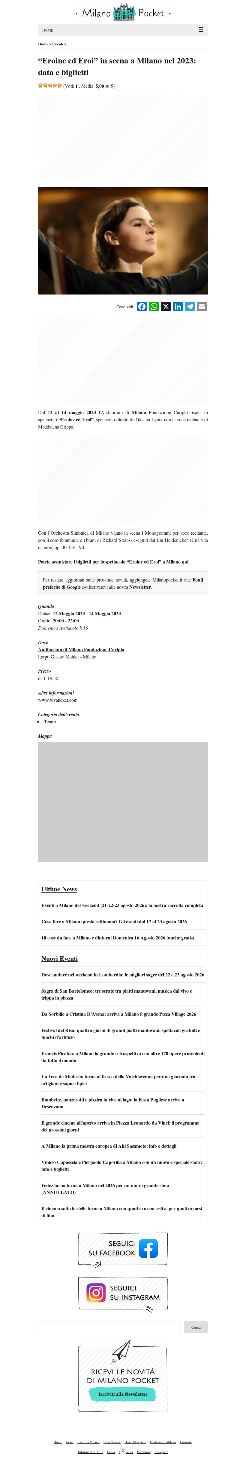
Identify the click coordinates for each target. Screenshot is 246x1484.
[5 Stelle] (59, 85)
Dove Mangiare (135, 1442)
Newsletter (140, 586)
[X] (166, 307)
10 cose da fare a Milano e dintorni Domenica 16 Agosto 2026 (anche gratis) (117, 937)
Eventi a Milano (88, 1442)
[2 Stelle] (45, 85)
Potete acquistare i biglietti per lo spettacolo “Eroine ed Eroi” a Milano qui (113, 561)
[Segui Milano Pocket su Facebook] (123, 1251)
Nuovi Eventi (59, 958)
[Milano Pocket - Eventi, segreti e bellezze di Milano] (123, 12)
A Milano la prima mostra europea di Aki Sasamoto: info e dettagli (108, 1145)
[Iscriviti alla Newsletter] (123, 1377)
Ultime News (59, 889)
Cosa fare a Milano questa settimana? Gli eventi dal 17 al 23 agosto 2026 (114, 921)
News (70, 1442)
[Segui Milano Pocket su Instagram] (123, 1295)
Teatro (50, 721)
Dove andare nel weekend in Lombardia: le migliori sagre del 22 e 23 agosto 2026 (122, 974)
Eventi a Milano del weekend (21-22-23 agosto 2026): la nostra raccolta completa (122, 905)
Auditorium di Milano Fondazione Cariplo (81, 649)
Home (58, 1442)
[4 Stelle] (54, 85)
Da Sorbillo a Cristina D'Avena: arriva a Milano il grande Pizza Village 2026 (118, 1013)
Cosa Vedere (112, 1442)
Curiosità (186, 1442)
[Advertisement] (123, 137)
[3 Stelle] (50, 85)
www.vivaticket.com (57, 700)
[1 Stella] (40, 85)
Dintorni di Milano (163, 1442)
